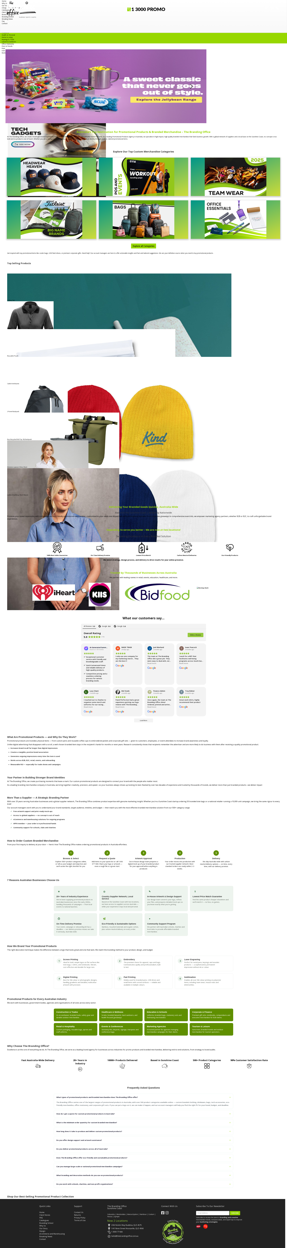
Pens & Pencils (7, 46)
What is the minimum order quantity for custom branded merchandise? (143, 1122)
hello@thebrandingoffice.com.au (124, 1236)
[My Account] (279, 1)
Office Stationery (8, 44)
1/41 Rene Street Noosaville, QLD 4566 (127, 1228)
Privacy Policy (79, 1217)
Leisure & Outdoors (9, 42)
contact (5, 23)
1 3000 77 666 (117, 1232)
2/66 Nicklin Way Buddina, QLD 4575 (126, 1225)
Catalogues (44, 1220)
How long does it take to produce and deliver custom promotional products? (143, 1131)
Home (4, 1)
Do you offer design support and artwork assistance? (143, 1140)
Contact (42, 1239)
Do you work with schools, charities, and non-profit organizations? (143, 1184)
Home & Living (7, 37)
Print (3, 48)
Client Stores (44, 1215)
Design (42, 1231)
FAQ (41, 1217)
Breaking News (45, 1236)
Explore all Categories (143, 246)
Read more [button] (151, 663)
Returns (77, 1215)
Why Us (42, 1226)
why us (4, 3)
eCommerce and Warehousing (52, 1234)
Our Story (43, 1228)
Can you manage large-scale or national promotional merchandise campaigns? (143, 1166)
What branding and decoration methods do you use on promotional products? (143, 1175)
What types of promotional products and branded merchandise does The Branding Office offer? (144, 1097)
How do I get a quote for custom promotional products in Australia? (143, 1113)
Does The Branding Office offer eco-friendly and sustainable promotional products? (143, 1157)
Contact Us (78, 1212)
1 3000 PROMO (148, 9)
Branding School (46, 1223)
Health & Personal (8, 35)
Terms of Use (80, 1220)
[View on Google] (118, 648)
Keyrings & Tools (8, 39)
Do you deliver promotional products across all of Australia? (143, 1148)
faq (3, 21)
